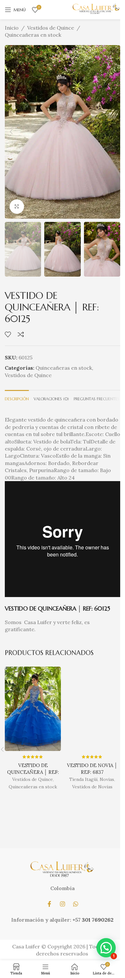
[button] (11, 131)
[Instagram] (62, 904)
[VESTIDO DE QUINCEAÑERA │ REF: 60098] (33, 709)
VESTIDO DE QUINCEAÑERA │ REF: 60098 (33, 772)
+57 (77, 919)
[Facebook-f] (49, 904)
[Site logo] (96, 9)
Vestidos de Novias (92, 787)
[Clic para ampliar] (17, 206)
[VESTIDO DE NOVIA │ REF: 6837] (92, 709)
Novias (107, 779)
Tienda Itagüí (83, 779)
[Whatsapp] (75, 904)
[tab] (17, 398)
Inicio (12, 27)
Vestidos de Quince (50, 27)
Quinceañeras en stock (33, 35)
